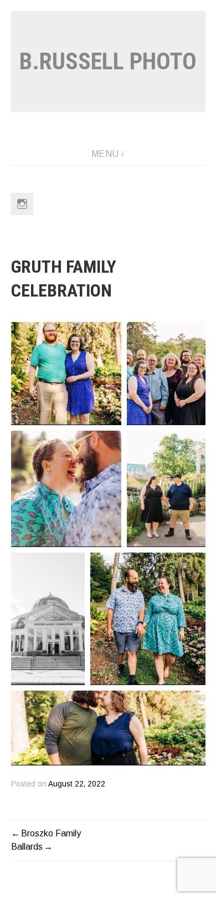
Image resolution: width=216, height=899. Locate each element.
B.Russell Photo (108, 61)
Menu (105, 154)
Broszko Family (51, 833)
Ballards (27, 846)
